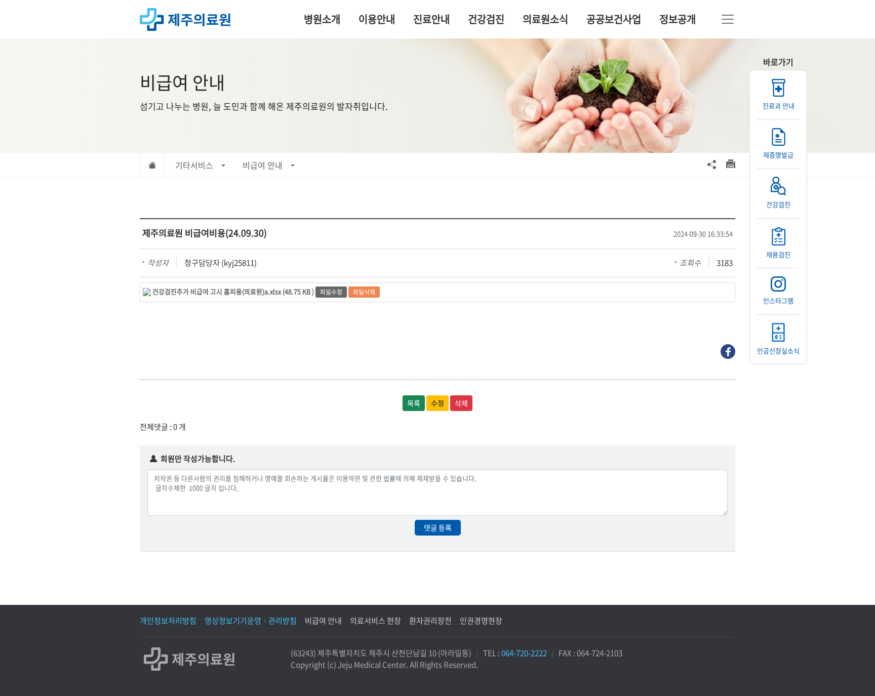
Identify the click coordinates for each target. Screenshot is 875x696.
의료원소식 (545, 19)
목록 (413, 403)
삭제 (461, 403)
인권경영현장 (481, 620)
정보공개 (677, 19)
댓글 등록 (438, 527)
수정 (437, 403)
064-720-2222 (524, 653)
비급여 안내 (323, 620)
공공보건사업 (613, 19)
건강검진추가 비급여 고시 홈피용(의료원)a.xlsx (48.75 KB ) (233, 291)
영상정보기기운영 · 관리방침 (251, 620)
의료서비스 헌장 (375, 620)
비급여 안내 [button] (263, 165)
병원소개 (322, 19)
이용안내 (377, 19)
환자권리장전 (430, 620)
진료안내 (431, 19)
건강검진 (486, 19)
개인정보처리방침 (168, 620)
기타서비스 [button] (194, 165)
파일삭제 (364, 292)
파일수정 (331, 292)
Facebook (728, 351)
